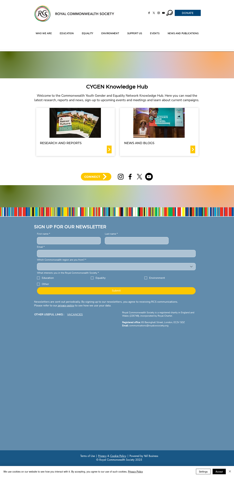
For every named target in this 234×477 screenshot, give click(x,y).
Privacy (102, 456)
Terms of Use (87, 456)
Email (41, 247)
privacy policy (65, 305)
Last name (111, 233)
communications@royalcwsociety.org (148, 325)
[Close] (230, 471)
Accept (219, 471)
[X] (153, 12)
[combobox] (116, 266)
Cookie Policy (118, 456)
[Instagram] (158, 12)
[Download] (109, 149)
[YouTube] (163, 12)
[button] (67, 33)
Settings (203, 471)
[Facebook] (149, 12)
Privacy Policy (135, 471)
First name (43, 233)
